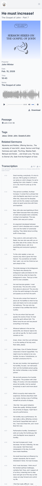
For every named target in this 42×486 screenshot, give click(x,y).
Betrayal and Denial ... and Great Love (16, 154)
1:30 (5, 268)
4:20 (5, 442)
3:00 (5, 363)
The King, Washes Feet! (27, 151)
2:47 (5, 349)
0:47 (5, 224)
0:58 (5, 238)
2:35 (5, 340)
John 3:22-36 (9, 123)
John (15, 136)
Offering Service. (26, 145)
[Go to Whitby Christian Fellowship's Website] (4, 4)
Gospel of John (24, 136)
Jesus (4, 136)
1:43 (5, 284)
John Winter (8, 64)
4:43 (5, 465)
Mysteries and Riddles (10, 145)
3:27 (5, 393)
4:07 (5, 430)
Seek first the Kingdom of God (25, 157)
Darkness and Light (9, 151)
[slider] (14, 105)
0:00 (5, 175)
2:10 (5, 314)
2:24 (5, 328)
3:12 (5, 377)
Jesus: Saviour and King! (30, 148)
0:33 (5, 210)
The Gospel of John (11, 85)
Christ (10, 136)
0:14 (5, 192)
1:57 (5, 298)
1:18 (5, 254)
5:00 (5, 484)
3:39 (5, 405)
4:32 (5, 456)
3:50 (5, 416)
